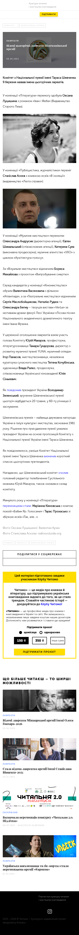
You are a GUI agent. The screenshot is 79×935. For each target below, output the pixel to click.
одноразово (52, 632)
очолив (63, 472)
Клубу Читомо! (51, 604)
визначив (50, 456)
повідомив (14, 390)
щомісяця (30, 632)
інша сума (58, 640)
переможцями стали (17, 506)
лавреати (9, 25)
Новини (8, 543)
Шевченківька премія (32, 25)
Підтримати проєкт (39, 651)
